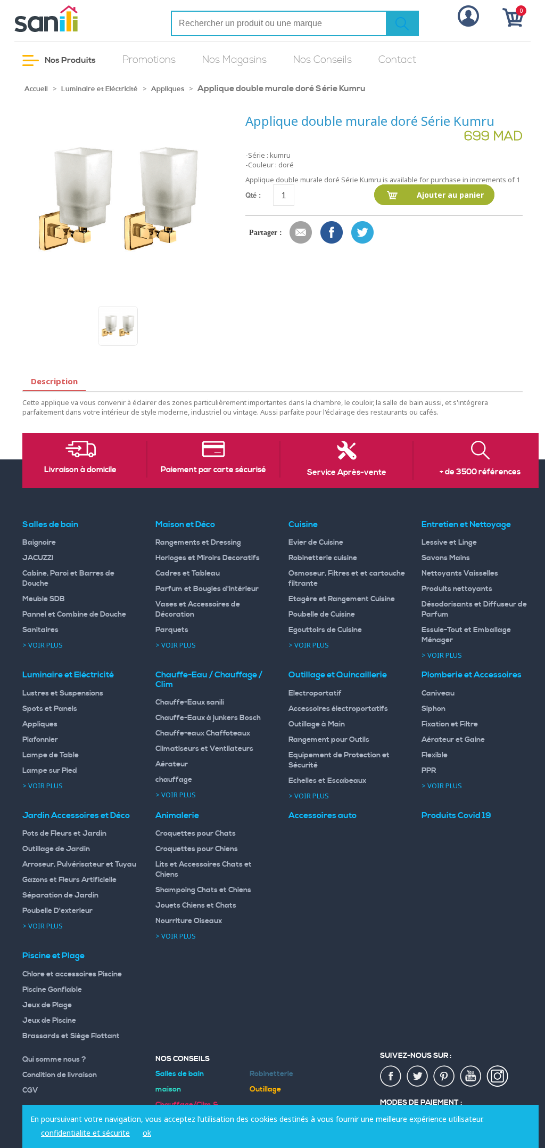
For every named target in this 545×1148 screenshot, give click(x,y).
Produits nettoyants (457, 589)
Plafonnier (40, 740)
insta (497, 1076)
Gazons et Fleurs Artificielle (69, 880)
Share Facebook (332, 233)
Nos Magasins (234, 60)
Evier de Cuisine (315, 542)
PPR (429, 770)
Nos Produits (69, 60)
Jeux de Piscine (49, 1020)
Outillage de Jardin (56, 849)
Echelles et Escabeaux (327, 781)
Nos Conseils (322, 60)
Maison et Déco (185, 524)
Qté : (253, 195)
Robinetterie (271, 1074)
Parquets (171, 630)
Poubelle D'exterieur (57, 911)
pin (444, 1076)
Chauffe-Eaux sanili (189, 702)
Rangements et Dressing (198, 542)
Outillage (265, 1089)
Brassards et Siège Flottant (71, 1036)
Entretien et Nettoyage (466, 524)
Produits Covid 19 (456, 815)
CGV (30, 1090)
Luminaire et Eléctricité (99, 89)
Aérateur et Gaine (453, 740)
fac (391, 1076)
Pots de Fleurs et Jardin (64, 833)
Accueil (36, 89)
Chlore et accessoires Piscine (72, 974)
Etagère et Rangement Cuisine (341, 599)
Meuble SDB (43, 599)
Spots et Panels (49, 709)
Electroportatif (315, 693)
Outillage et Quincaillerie (337, 674)
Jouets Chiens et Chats (195, 905)
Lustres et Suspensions (62, 693)
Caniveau (438, 693)
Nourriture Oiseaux (188, 921)
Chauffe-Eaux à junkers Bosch (208, 718)
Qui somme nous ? (54, 1059)
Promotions (149, 60)
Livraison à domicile (80, 470)
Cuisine (303, 524)
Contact (397, 60)
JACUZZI (38, 558)
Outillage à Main (316, 724)
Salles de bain (50, 524)
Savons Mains (446, 558)
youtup (471, 1076)
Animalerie (177, 815)
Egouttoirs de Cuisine (325, 630)
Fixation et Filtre (450, 724)
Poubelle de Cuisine (321, 614)
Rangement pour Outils (328, 740)
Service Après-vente (346, 473)
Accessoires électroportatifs (338, 709)
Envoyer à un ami (301, 233)
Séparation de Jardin (60, 895)
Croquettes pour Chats (195, 833)
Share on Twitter (363, 233)
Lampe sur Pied (49, 770)
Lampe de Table (50, 755)
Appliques (167, 89)
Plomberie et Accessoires (472, 674)
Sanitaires (40, 630)
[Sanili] (72, 18)
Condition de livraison (59, 1075)
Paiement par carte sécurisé (213, 470)
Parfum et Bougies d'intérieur (207, 589)
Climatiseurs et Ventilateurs (204, 749)
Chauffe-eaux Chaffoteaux (202, 733)
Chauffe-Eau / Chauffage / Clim (208, 679)
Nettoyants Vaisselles (460, 573)
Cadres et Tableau (187, 573)
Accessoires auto (322, 815)
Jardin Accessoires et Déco (76, 815)
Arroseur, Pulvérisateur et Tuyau (79, 864)
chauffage (173, 780)
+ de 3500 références (480, 472)
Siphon (433, 709)
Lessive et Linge (449, 542)
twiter (418, 1076)
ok (147, 1133)
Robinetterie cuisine (322, 558)
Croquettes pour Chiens (196, 849)
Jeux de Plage (47, 1005)
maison (168, 1089)
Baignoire (39, 542)
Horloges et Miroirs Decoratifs (207, 558)
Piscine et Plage (53, 955)
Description (54, 381)
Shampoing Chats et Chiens (203, 890)
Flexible (435, 755)
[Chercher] (402, 23)
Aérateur (171, 764)
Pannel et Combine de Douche (74, 614)
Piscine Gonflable (52, 990)
